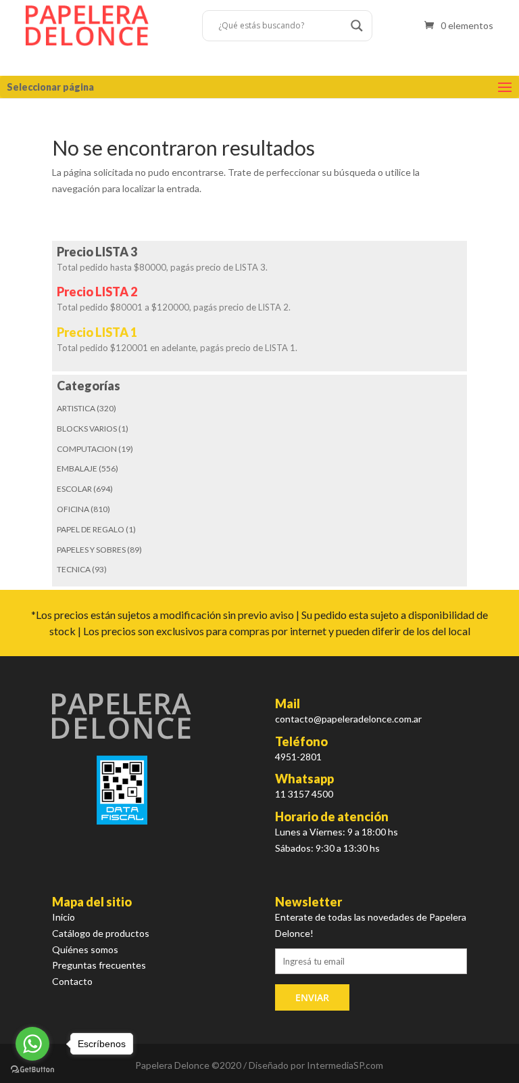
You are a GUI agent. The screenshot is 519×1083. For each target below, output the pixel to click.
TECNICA (74, 569)
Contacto (72, 981)
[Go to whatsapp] (32, 1044)
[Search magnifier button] (356, 25)
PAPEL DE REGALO (90, 529)
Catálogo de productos (100, 933)
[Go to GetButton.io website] (32, 1069)
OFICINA (73, 509)
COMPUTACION (87, 449)
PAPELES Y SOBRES (91, 550)
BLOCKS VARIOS (87, 428)
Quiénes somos (85, 949)
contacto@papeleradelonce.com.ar (348, 718)
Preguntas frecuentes (99, 965)
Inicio (63, 917)
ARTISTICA (76, 408)
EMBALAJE (77, 468)
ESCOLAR (74, 489)
